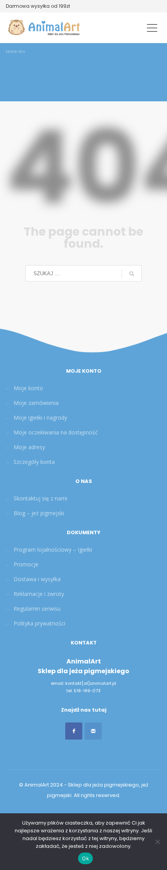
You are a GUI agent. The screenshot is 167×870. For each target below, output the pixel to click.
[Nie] (157, 842)
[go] (132, 274)
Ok (85, 858)
